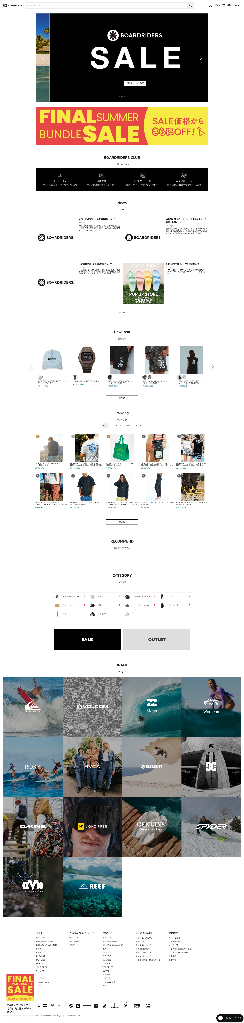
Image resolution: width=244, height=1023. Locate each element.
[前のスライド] (43, 57)
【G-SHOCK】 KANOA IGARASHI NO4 (86, 381)
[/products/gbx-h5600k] (87, 360)
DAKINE (39, 963)
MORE (122, 312)
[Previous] (31, 366)
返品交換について (143, 945)
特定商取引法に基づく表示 (180, 949)
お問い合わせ (174, 938)
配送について (141, 941)
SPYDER (106, 978)
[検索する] (190, 5)
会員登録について (143, 949)
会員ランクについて (144, 952)
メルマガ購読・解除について (148, 960)
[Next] (213, 366)
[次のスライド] (200, 57)
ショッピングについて (145, 938)
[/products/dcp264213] (52, 360)
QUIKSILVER (41, 938)
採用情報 (172, 960)
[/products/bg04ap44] (122, 360)
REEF (104, 985)
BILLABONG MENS (44, 941)
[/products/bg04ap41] (157, 360)
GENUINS (40, 971)
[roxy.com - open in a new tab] (52, 1006)
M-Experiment (42, 982)
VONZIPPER (41, 967)
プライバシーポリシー (178, 952)
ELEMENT (40, 956)
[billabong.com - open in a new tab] (45, 1006)
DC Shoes (40, 960)
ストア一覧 (173, 945)
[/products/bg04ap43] (192, 360)
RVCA (38, 952)
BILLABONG (75, 941)
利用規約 (172, 956)
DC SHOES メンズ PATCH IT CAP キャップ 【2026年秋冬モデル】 (52, 382)
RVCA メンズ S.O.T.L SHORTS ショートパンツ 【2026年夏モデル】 (121, 382)
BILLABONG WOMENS (46, 945)
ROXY (38, 949)
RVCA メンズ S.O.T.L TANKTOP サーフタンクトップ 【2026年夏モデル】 (191, 382)
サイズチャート (175, 941)
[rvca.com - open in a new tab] (62, 1006)
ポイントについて (143, 956)
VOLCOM (106, 974)
